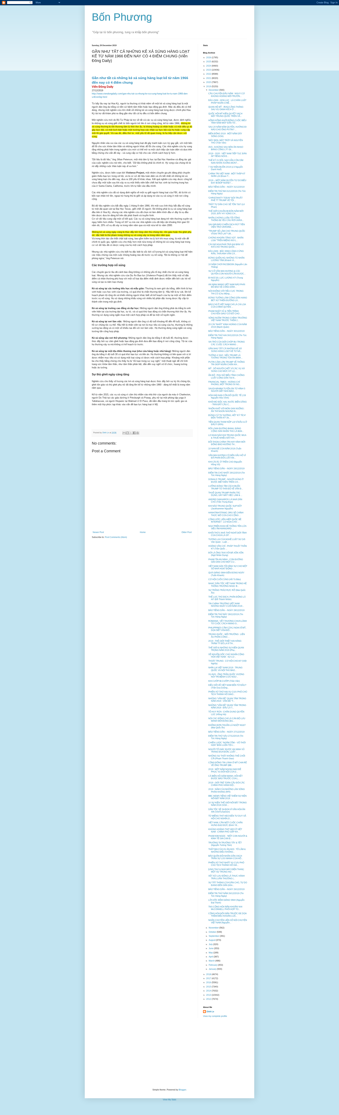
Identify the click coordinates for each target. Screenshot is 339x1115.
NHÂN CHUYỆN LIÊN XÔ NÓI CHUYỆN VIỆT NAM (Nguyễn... (227, 921)
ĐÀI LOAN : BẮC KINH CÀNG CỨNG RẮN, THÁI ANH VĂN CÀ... (226, 252)
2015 (209, 986)
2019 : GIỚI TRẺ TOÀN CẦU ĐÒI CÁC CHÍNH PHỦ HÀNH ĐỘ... (226, 783)
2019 (209, 86)
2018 (209, 974)
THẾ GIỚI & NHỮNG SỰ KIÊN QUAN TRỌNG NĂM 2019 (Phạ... (226, 648)
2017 (209, 978)
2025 (209, 61)
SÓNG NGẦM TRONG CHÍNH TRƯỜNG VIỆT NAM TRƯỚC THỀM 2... (227, 319)
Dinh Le (105, 432)
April (211, 956)
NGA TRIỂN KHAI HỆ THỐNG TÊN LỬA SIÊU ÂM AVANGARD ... (227, 527)
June (211, 948)
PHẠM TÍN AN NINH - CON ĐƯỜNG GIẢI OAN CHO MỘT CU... (225, 560)
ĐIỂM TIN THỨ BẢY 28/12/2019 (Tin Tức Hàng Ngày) (225, 615)
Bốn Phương (122, 17)
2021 (209, 78)
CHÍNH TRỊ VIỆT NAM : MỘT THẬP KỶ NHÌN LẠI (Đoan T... (226, 174)
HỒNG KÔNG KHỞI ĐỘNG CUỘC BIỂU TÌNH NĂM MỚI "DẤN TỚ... (227, 121)
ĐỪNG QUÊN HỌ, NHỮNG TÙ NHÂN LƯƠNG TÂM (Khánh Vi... (226, 259)
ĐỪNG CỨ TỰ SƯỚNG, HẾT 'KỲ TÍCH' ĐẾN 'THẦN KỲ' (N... (227, 416)
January (213, 969)
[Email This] (124, 433)
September (214, 936)
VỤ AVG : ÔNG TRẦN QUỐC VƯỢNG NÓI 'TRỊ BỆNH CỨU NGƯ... (226, 675)
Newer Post (98, 532)
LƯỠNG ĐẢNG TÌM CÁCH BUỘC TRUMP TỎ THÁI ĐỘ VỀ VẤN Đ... (225, 487)
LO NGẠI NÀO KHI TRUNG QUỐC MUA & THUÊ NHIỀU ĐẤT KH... (227, 436)
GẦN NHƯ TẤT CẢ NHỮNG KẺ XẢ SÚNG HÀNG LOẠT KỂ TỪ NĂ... (225, 349)
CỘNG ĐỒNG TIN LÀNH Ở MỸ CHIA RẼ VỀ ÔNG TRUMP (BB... (227, 763)
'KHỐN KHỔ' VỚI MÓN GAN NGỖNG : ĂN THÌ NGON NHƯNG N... (226, 409)
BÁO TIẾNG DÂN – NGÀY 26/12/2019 (226, 889)
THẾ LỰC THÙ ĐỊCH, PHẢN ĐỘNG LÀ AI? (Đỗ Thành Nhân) (227, 598)
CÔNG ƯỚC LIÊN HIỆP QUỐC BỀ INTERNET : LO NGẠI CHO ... (224, 520)
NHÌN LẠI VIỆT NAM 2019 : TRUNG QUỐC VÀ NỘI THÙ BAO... (225, 668)
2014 (209, 991)
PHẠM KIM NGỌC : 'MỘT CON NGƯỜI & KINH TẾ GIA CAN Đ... (227, 837)
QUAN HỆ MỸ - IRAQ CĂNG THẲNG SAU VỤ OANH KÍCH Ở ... (225, 108)
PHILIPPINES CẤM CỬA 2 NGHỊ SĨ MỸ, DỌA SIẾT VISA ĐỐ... (227, 629)
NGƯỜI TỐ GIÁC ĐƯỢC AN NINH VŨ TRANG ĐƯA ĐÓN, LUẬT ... (226, 750)
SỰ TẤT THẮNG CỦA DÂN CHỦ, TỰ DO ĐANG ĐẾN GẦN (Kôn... (227, 883)
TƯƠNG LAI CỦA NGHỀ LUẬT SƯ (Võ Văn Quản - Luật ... (226, 540)
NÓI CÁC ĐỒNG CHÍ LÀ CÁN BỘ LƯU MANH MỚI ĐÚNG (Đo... (226, 719)
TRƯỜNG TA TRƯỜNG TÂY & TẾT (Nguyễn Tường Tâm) (225, 843)
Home (143, 532)
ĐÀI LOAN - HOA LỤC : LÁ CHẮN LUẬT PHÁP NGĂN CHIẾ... (227, 101)
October (213, 932)
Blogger (182, 1090)
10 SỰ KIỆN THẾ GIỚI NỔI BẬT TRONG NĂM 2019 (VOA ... (227, 803)
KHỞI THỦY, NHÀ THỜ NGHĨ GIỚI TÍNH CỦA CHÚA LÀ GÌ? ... (227, 534)
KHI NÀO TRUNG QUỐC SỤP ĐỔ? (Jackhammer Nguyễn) (225, 507)
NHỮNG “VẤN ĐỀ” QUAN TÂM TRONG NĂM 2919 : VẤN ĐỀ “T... (227, 699)
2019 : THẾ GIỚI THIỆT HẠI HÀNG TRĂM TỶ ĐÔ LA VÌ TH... (224, 642)
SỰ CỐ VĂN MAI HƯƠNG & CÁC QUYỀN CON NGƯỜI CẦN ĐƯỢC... (227, 272)
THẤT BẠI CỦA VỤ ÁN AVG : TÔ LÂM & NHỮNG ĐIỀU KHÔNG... (227, 850)
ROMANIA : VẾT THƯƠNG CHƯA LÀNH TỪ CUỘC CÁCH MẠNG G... (227, 622)
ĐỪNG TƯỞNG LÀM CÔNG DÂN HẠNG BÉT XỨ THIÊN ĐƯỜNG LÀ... (227, 298)
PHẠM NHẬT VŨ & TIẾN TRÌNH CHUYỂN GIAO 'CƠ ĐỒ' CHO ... (225, 312)
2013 (209, 995)
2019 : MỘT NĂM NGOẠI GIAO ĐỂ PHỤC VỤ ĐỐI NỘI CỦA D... (224, 770)
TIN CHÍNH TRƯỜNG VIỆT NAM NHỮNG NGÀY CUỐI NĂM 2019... (226, 604)
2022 (209, 74)
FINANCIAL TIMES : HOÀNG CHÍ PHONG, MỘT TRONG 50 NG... (224, 383)
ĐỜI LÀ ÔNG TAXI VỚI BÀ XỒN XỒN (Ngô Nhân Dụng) (225, 553)
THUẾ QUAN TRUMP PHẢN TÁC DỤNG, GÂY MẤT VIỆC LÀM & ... (225, 493)
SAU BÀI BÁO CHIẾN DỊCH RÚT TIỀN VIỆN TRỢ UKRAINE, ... (226, 225)
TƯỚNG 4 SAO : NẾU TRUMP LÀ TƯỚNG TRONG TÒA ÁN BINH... (225, 356)
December (214, 90)
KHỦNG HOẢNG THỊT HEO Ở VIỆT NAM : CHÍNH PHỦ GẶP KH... (225, 830)
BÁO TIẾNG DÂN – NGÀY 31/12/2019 (226, 187)
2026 (209, 57)
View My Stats (169, 1099)
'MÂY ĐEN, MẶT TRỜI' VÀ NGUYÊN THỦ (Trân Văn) (225, 141)
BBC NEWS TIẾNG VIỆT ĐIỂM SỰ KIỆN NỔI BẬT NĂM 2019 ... (227, 797)
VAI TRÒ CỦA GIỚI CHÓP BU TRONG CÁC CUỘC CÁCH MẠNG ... (226, 343)
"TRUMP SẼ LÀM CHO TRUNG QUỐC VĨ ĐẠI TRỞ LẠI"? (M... (226, 232)
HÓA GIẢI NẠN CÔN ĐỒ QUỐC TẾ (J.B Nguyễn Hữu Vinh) (227, 396)
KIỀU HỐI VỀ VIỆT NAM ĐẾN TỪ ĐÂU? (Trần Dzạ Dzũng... (227, 686)
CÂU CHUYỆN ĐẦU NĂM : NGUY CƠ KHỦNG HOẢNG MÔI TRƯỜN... (226, 94)
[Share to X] (131, 433)
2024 (209, 66)
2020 (209, 82)
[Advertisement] (169, 1053)
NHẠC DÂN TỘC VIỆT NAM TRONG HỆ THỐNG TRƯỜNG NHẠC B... (227, 584)
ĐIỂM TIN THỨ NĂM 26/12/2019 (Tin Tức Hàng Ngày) (226, 894)
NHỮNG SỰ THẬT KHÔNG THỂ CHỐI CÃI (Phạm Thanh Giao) (226, 757)
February (213, 965)
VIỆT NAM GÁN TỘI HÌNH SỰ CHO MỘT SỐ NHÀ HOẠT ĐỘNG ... (227, 567)
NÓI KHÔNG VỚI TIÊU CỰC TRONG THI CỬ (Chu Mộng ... (225, 292)
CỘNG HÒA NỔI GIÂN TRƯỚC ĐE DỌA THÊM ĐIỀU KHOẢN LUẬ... (227, 914)
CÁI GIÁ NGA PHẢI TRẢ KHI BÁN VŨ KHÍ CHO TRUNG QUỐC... (226, 245)
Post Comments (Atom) (116, 537)
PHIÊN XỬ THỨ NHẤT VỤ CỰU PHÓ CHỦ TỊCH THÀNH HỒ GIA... (226, 863)
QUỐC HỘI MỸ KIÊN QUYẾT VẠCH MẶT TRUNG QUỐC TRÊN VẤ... (225, 114)
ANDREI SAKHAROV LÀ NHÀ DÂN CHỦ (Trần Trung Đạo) (225, 500)
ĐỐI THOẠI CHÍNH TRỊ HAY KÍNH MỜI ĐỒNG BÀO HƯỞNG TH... (226, 443)
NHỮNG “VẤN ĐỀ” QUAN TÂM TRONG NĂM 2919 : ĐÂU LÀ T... (227, 706)
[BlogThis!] (127, 433)
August (212, 940)
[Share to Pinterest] (137, 433)
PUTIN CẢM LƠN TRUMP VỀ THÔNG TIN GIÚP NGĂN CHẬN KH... (226, 363)
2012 (209, 999)
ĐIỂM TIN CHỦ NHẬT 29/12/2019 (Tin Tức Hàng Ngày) (226, 474)
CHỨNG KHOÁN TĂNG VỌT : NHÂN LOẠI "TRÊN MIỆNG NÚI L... (225, 238)
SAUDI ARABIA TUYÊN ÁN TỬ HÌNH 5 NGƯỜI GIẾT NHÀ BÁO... (226, 389)
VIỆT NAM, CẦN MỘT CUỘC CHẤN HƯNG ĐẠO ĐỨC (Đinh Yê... (225, 823)
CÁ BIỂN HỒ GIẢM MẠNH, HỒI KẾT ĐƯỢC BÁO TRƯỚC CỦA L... (225, 777)
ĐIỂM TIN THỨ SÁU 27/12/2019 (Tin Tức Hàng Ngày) (225, 737)
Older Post (187, 532)
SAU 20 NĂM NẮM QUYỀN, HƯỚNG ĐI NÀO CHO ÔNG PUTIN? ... (227, 128)
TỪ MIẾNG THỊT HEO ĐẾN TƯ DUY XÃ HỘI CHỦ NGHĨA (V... (227, 817)
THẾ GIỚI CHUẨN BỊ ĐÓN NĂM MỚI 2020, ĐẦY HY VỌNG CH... (225, 212)
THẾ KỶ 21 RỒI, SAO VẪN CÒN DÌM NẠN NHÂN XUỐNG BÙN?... (225, 161)
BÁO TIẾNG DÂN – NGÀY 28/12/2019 (226, 610)
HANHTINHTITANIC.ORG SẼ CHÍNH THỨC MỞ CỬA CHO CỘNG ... (225, 513)
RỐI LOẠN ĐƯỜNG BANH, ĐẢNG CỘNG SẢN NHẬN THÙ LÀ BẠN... (226, 429)
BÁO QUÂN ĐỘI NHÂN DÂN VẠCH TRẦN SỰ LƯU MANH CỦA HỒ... (225, 857)
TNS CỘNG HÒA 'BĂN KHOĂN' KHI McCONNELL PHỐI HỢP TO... (225, 908)
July (211, 944)
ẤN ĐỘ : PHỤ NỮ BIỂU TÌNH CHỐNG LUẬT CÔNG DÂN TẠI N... (226, 376)
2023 (209, 70)
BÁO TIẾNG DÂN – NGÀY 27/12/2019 (226, 732)
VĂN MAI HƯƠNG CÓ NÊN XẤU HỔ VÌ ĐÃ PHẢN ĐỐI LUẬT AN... (227, 456)
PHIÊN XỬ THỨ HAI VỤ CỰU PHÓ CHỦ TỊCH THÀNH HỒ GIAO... (227, 693)
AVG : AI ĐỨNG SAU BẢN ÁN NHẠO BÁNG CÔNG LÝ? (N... (225, 148)
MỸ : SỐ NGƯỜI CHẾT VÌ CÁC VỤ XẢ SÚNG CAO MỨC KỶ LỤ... (226, 369)
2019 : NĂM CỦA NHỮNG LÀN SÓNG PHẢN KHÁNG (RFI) (226, 790)
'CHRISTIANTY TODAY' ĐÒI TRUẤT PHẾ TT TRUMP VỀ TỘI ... (225, 199)
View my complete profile (215, 1016)
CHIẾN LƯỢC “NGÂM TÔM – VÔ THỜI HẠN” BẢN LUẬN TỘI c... (227, 743)
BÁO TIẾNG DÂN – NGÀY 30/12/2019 (226, 331)
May (211, 952)
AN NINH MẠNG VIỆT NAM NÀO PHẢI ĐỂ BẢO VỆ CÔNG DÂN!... (226, 285)
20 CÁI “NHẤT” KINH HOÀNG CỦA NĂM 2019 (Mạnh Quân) (227, 325)
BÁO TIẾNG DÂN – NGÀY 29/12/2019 (226, 468)
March (212, 961)
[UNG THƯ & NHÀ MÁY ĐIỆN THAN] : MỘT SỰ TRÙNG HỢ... (226, 870)
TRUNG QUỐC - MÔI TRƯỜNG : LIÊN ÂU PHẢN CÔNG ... (226, 635)
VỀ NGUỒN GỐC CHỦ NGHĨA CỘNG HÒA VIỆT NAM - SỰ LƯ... (226, 655)
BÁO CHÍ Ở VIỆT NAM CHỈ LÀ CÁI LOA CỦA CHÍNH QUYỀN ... (227, 305)
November (214, 928)
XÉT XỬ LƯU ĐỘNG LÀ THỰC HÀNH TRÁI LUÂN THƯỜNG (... (226, 877)
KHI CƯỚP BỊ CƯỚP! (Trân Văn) (224, 681)
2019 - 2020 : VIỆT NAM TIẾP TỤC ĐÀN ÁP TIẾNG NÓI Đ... (227, 154)
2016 (209, 982)
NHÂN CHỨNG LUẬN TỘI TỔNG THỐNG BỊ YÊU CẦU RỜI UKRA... (226, 219)
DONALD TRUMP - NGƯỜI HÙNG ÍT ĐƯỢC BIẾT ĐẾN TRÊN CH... (226, 480)
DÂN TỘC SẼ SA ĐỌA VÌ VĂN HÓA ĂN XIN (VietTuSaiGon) (226, 810)
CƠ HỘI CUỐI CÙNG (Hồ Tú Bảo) (224, 579)
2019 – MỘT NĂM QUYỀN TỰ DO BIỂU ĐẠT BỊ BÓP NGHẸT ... (227, 181)
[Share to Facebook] (134, 433)
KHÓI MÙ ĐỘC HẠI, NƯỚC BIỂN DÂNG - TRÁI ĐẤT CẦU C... (227, 403)
